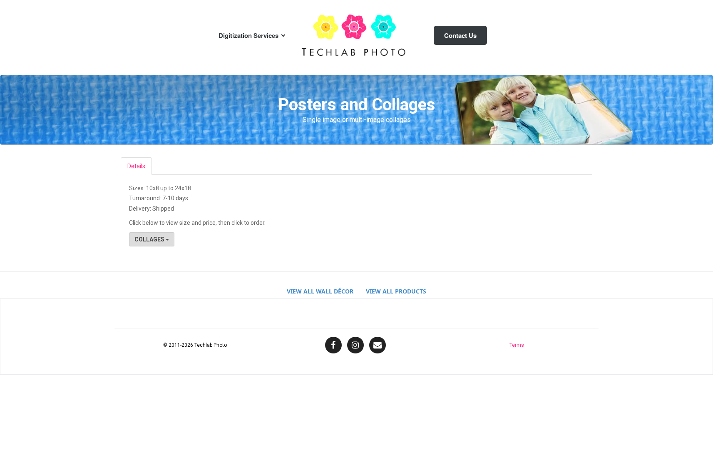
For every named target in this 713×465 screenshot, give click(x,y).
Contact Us (460, 35)
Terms (516, 345)
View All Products (396, 291)
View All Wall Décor (320, 291)
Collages (150, 239)
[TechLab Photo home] (357, 35)
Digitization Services (248, 35)
